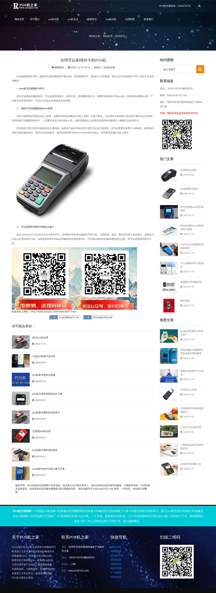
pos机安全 (73, 19)
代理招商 (130, 19)
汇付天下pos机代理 (190, 427)
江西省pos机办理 (41, 431)
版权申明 (116, 568)
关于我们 (34, 19)
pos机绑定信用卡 (189, 188)
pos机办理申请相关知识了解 (47, 393)
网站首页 (19, 19)
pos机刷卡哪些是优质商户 (46, 412)
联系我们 (148, 19)
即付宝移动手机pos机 (102, 317)
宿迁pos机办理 (40, 337)
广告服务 (116, 572)
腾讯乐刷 (185, 300)
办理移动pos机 (188, 170)
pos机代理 (53, 19)
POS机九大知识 (188, 389)
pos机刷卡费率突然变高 (45, 450)
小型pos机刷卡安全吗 (43, 356)
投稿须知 (116, 576)
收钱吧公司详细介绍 (191, 281)
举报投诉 (116, 559)
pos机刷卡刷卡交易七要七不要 (48, 468)
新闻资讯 (92, 19)
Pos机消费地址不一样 (68, 317)
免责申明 (116, 564)
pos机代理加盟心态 (190, 463)
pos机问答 (111, 19)
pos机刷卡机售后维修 (43, 374)
